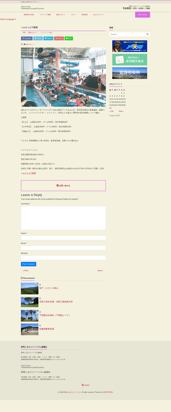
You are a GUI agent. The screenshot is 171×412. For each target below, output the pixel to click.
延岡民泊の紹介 (29, 14)
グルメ (73, 14)
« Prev (25, 271)
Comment (25, 204)
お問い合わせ (142, 14)
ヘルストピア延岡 (28, 173)
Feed (86, 385)
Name (24, 233)
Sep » (121, 111)
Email (24, 243)
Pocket (59, 38)
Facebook (27, 38)
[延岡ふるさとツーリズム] (32, 7)
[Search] (147, 34)
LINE (69, 38)
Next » (100, 271)
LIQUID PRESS (107, 392)
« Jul (111, 111)
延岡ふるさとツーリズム (72, 392)
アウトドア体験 (45, 14)
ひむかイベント (98, 14)
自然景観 (84, 14)
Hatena (49, 38)
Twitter (38, 38)
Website (24, 253)
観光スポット (60, 14)
